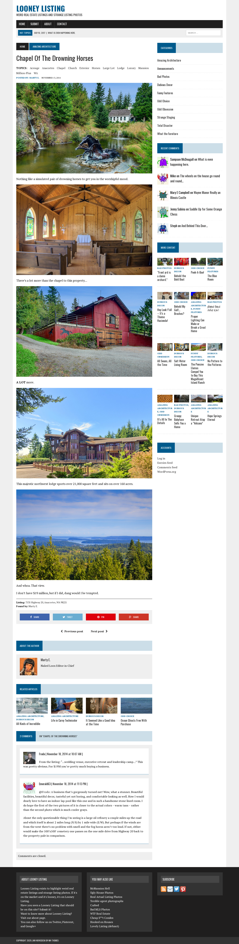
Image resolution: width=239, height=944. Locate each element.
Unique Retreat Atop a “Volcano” (198, 419)
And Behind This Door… (194, 225)
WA (36, 73)
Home (22, 24)
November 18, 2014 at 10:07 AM (64, 754)
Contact (62, 24)
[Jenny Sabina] (162, 215)
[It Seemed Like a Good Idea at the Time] (101, 711)
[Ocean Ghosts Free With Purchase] (136, 711)
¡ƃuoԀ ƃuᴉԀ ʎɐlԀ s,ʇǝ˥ (214, 308)
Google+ (31, 926)
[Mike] (162, 182)
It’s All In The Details (164, 421)
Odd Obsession (165, 109)
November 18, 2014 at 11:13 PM (69, 784)
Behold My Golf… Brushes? (179, 310)
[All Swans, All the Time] (164, 348)
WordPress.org (166, 472)
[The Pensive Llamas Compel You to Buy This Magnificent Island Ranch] (198, 348)
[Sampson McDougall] (162, 166)
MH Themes (54, 940)
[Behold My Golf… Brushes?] (181, 297)
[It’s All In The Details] (164, 400)
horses (96, 68)
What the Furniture (167, 134)
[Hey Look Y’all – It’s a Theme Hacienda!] (164, 297)
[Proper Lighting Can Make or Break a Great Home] (198, 297)
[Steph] (162, 232)
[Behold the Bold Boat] (181, 263)
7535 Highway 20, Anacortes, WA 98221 (46, 602)
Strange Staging (166, 117)
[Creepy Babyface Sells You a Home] (181, 400)
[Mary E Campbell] (162, 199)
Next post (97, 631)
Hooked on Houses (101, 922)
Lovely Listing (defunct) (104, 926)
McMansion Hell (100, 888)
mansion (143, 68)
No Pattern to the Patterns (215, 363)
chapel (61, 68)
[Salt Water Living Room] (181, 348)
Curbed (94, 905)
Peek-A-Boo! (197, 272)
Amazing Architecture (30, 716)
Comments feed (167, 467)
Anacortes (48, 68)
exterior (84, 68)
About (48, 24)
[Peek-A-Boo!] (198, 263)
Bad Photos (163, 76)
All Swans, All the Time (164, 363)
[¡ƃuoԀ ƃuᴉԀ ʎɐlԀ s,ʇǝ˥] (215, 297)
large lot (109, 68)
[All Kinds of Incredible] (32, 711)
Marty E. (34, 77)
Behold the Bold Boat (180, 278)
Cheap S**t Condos (101, 918)
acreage (34, 68)
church (72, 68)
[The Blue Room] (215, 263)
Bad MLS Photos (100, 909)
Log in (161, 458)
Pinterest (67, 922)
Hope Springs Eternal (215, 418)
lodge (121, 68)
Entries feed (165, 463)
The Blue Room (212, 278)
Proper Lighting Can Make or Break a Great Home (198, 323)
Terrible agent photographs (106, 901)
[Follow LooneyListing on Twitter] (176, 890)
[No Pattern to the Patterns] (215, 348)
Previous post (73, 631)
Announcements (165, 68)
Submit (34, 24)
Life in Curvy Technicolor (64, 720)
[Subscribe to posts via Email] (170, 890)
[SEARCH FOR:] (203, 32)
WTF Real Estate (100, 913)
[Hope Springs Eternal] (215, 400)
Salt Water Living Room (180, 363)
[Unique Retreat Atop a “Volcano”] (198, 400)
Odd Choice (127, 716)
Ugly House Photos (101, 892)
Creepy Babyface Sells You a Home (180, 421)
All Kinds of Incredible (28, 724)
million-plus (23, 73)
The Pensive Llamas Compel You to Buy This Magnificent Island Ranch (198, 373)
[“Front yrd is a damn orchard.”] (164, 263)
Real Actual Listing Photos (106, 897)
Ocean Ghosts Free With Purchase (134, 722)
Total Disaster (165, 125)
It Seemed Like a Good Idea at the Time (100, 722)
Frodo (46, 792)
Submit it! (45, 909)
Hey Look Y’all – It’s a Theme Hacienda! (164, 315)
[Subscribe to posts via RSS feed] (163, 890)
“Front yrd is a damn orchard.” (164, 276)
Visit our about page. (33, 918)
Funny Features (165, 93)
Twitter (56, 922)
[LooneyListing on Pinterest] (183, 890)
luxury (131, 68)
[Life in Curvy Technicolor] (67, 711)
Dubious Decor (25, 719)
